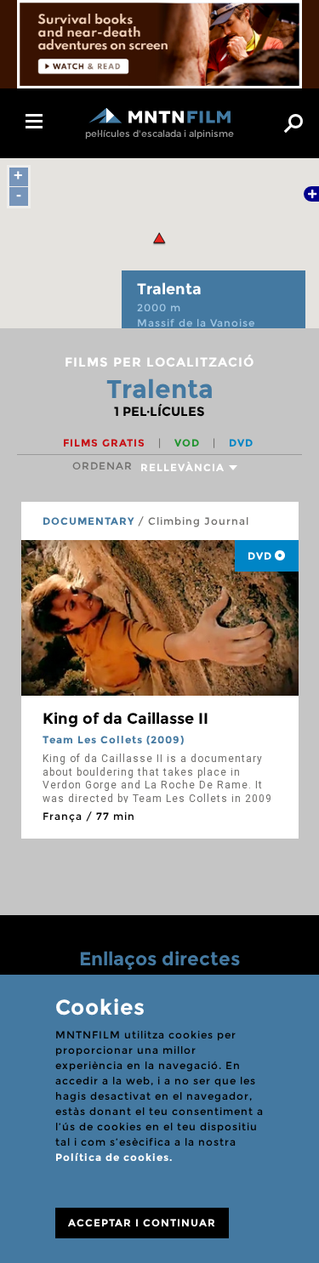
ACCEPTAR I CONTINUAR (142, 1222)
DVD (241, 442)
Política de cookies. (114, 1157)
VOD (188, 442)
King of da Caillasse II (125, 718)
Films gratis (106, 442)
